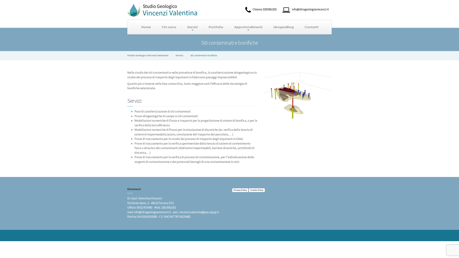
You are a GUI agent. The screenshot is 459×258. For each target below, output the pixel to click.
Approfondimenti (248, 27)
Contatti (311, 27)
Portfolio (216, 27)
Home (146, 27)
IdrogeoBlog (283, 27)
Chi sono (169, 27)
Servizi (192, 27)
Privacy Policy (240, 190)
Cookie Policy (256, 190)
